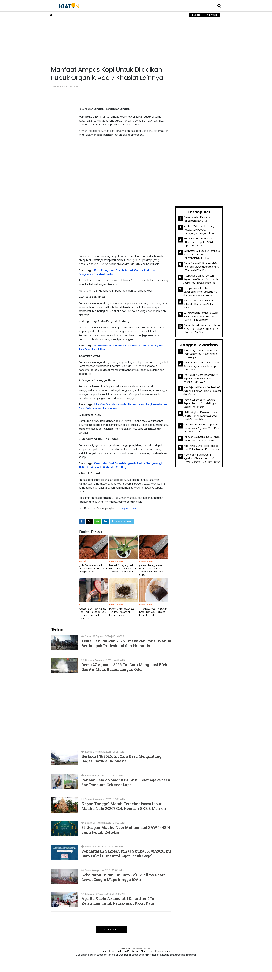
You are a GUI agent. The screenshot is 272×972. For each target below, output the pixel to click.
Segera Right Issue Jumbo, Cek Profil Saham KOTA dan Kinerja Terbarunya (200, 354)
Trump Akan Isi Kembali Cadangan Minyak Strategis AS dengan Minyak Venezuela (200, 292)
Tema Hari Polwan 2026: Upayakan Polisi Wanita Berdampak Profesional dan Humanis (126, 643)
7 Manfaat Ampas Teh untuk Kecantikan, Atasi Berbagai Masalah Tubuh (153, 612)
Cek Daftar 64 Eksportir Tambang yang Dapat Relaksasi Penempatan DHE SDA (201, 254)
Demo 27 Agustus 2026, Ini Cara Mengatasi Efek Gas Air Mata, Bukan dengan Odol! (124, 667)
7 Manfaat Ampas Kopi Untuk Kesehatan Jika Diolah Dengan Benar (93, 568)
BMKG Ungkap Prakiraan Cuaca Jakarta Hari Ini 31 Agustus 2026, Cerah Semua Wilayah (200, 416)
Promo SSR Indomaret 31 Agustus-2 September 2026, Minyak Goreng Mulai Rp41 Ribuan (202, 458)
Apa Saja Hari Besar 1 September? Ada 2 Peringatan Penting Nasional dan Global (202, 391)
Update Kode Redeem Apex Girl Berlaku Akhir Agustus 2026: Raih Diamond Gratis (201, 428)
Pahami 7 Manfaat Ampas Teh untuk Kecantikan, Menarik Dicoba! (121, 612)
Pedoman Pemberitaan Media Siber (135, 951)
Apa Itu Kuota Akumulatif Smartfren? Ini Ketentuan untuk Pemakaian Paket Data (118, 901)
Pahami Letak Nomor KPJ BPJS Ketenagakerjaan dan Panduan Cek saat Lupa (125, 782)
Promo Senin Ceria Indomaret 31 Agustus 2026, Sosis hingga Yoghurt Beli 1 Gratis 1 (200, 378)
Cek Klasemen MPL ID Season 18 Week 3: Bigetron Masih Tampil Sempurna (201, 366)
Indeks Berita (111, 929)
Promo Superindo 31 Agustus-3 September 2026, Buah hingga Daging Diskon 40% (200, 403)
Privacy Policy (162, 951)
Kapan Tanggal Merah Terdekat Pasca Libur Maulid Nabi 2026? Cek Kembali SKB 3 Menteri (123, 806)
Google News (127, 508)
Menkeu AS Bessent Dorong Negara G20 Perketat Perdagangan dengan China (198, 230)
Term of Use (108, 951)
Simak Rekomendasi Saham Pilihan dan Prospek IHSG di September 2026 (198, 242)
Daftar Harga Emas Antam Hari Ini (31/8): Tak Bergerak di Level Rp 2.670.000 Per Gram (201, 329)
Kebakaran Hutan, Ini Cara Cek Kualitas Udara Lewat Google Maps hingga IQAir (123, 877)
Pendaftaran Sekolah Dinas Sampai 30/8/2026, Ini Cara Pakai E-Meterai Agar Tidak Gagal (126, 853)
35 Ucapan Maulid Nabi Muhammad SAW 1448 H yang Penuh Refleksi (125, 830)
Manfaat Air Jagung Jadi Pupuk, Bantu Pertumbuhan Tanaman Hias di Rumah (122, 568)
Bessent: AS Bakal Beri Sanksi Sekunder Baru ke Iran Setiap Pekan (199, 304)
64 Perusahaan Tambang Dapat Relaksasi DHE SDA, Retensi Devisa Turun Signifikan (200, 316)
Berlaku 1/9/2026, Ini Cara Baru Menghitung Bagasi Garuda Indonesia (121, 759)
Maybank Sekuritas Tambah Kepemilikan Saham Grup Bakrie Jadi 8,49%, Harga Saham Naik (200, 279)
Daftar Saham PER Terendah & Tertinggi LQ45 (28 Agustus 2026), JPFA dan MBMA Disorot (202, 267)
